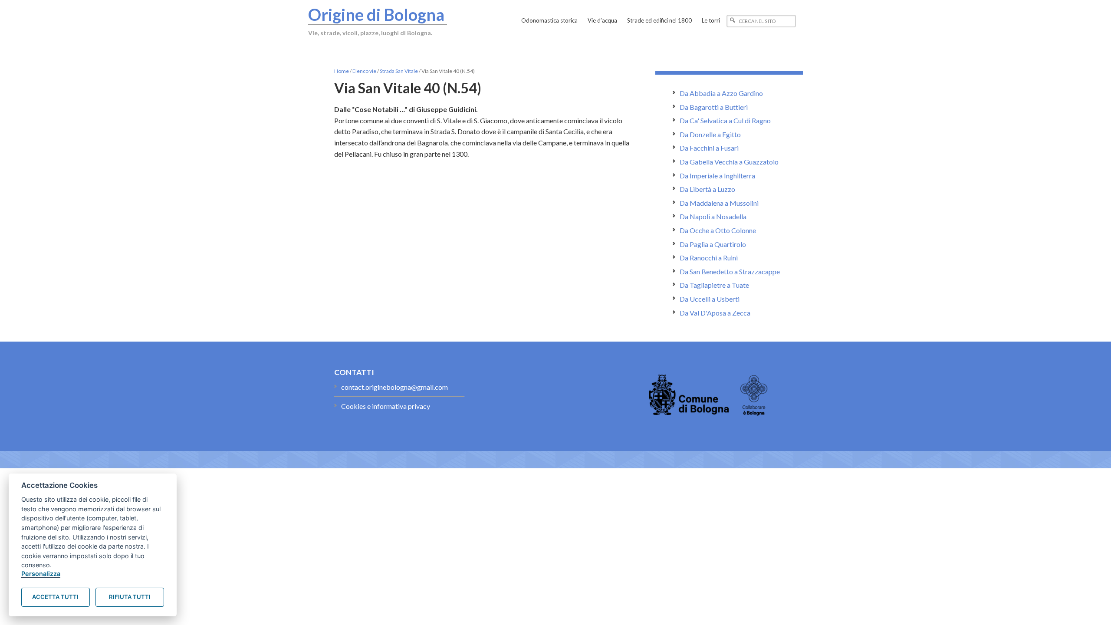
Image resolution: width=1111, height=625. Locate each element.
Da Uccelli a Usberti (710, 299)
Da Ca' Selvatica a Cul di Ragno (725, 120)
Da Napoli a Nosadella (713, 216)
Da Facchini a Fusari (709, 148)
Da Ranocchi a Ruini (709, 257)
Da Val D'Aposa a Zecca (715, 313)
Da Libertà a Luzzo (707, 189)
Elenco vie (364, 71)
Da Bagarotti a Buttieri (714, 107)
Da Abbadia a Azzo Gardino (721, 93)
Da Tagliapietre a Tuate (714, 285)
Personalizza (40, 573)
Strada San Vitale (399, 71)
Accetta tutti (55, 596)
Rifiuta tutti (130, 596)
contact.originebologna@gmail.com (394, 387)
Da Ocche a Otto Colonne (718, 230)
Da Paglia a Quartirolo (713, 244)
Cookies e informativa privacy (385, 406)
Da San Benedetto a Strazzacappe (730, 271)
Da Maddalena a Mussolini (719, 203)
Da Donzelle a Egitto (710, 134)
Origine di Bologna (376, 14)
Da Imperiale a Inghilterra (717, 175)
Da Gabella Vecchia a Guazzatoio (729, 162)
